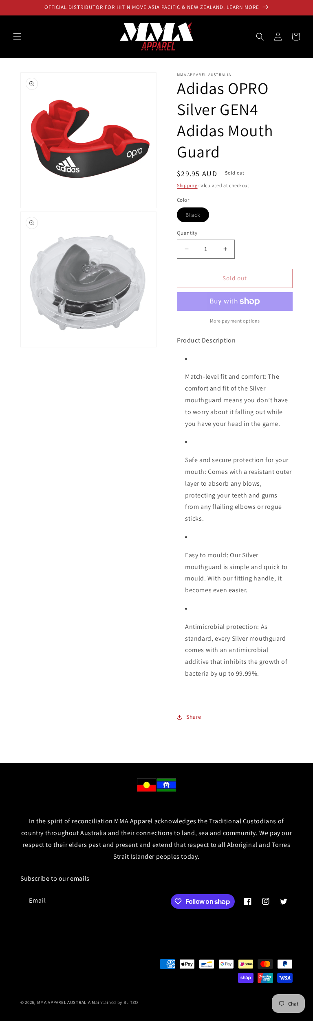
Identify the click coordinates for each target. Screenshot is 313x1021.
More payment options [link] (235, 321)
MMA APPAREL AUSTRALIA (64, 1002)
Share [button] (193, 716)
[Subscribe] (157, 900)
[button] (17, 37)
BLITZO (130, 1002)
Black (197, 216)
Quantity (187, 232)
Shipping (187, 185)
